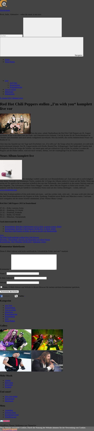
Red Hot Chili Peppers (30, 237)
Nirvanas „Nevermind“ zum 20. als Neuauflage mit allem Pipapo (25, 240)
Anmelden (9, 410)
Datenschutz (9, 94)
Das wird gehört (11, 396)
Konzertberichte (16, 87)
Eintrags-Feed (10, 412)
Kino (12, 237)
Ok (3, 430)
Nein (7, 430)
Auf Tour (13, 83)
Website (3, 282)
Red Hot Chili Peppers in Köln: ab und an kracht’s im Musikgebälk (31, 231)
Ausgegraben (10, 308)
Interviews (9, 312)
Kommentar (5, 269)
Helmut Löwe (17, 98)
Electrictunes (5, 10)
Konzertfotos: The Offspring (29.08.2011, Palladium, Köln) (23, 242)
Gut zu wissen (10, 89)
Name (3, 273)
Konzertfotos (15, 85)
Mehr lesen (13, 430)
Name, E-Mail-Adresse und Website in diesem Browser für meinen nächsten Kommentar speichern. (41, 287)
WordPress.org (10, 417)
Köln (16, 237)
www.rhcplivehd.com (8, 190)
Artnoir (8, 380)
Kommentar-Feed (11, 415)
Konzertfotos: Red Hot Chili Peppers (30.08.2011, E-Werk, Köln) (30, 229)
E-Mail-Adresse (7, 278)
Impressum (9, 92)
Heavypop (9, 383)
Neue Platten (10, 62)
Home (7, 60)
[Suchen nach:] (11, 36)
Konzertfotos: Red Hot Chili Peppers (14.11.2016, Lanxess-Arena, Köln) (33, 227)
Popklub (8, 387)
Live (6, 81)
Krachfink (9, 385)
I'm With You (5, 237)
